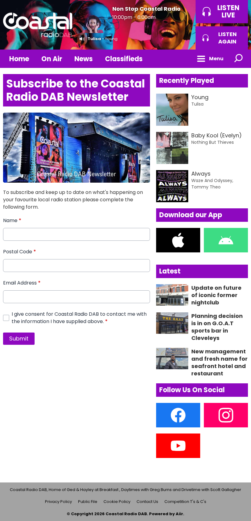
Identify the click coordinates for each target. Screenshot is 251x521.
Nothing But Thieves (212, 142)
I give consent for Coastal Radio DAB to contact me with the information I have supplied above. (79, 318)
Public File (87, 501)
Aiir (179, 514)
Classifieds (124, 59)
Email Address (22, 282)
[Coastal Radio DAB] (37, 24)
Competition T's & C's (185, 501)
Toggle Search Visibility (239, 59)
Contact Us (147, 501)
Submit (18, 338)
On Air (51, 59)
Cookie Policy (116, 501)
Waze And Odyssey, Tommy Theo (212, 183)
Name (12, 220)
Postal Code (19, 251)
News (83, 59)
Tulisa (94, 39)
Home (19, 59)
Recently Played (186, 80)
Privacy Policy (58, 501)
